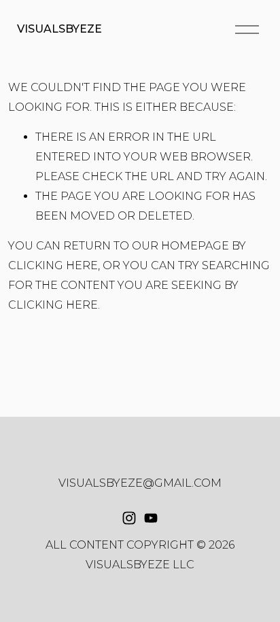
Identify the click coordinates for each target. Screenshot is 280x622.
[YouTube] (151, 518)
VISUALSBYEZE (59, 28)
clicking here (53, 265)
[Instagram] (129, 518)
